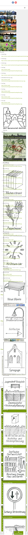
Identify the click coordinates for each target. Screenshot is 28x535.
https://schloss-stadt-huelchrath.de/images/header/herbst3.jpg (14, 60)
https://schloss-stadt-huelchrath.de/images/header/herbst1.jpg (14, 65)
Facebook (13, 2)
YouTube (16, 2)
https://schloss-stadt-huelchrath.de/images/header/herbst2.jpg (14, 56)
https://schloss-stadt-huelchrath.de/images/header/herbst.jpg (14, 75)
